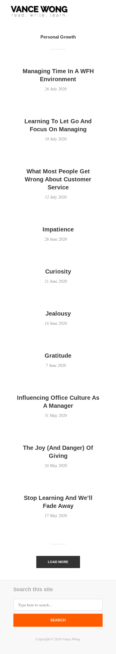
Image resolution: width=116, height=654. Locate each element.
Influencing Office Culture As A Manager (58, 401)
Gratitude (58, 355)
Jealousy (58, 313)
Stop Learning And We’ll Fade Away (58, 502)
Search (58, 620)
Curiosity (58, 271)
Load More (58, 562)
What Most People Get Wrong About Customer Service (58, 179)
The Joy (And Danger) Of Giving (58, 451)
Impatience (58, 229)
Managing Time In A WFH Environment (58, 75)
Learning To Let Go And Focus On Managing (58, 125)
